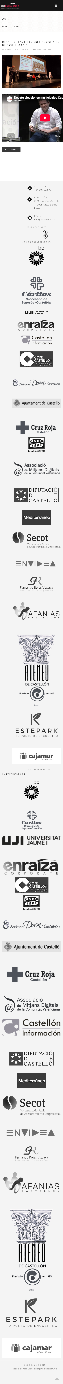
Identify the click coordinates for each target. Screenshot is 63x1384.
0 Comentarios (43, 49)
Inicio (6, 26)
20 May (8, 49)
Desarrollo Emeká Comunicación (26, 1368)
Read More (11, 149)
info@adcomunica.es (45, 219)
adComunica (23, 49)
